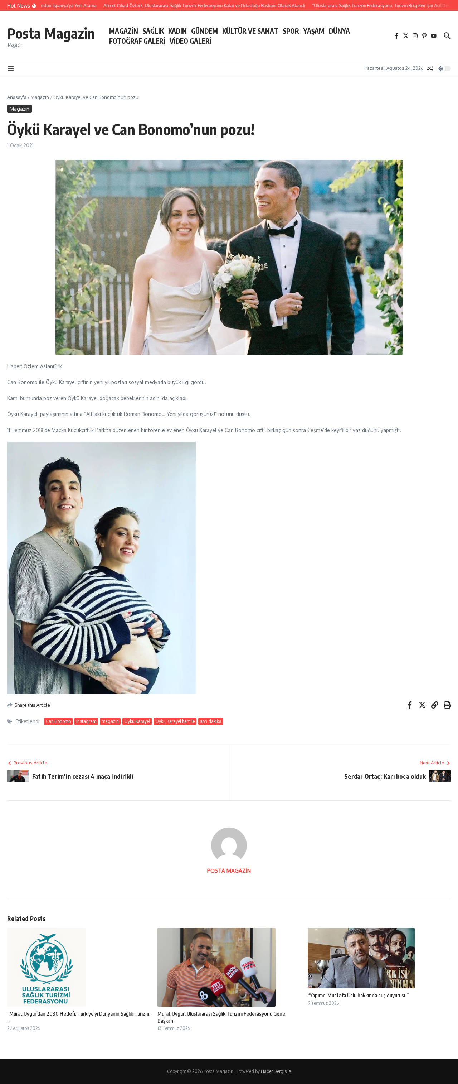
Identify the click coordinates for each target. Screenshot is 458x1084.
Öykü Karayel (137, 721)
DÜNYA (339, 31)
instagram (86, 721)
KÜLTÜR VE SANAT (250, 31)
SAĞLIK (153, 31)
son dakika (210, 721)
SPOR (291, 31)
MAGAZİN (123, 31)
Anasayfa (16, 97)
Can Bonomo (58, 721)
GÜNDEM (204, 31)
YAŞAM (314, 31)
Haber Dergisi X (276, 1071)
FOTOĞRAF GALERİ (137, 41)
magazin (110, 721)
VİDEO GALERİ (190, 41)
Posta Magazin (51, 33)
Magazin (40, 97)
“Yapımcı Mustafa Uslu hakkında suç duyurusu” (358, 995)
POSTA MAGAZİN (229, 870)
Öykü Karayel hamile (175, 721)
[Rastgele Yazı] (430, 68)
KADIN (177, 31)
